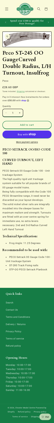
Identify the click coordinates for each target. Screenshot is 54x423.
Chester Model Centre (25, 408)
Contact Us (12, 309)
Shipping (20, 91)
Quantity (6, 106)
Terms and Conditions (18, 317)
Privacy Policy (13, 331)
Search (9, 302)
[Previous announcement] (5, 22)
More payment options (27, 142)
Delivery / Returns (15, 324)
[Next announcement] (48, 22)
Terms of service (15, 338)
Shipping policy (38, 417)
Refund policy (13, 345)
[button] (6, 9)
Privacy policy (40, 412)
